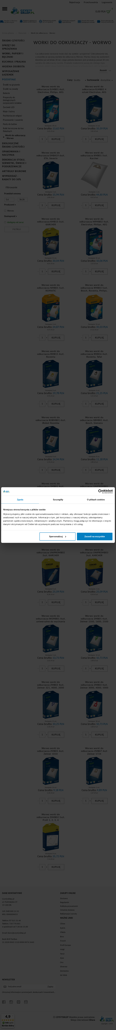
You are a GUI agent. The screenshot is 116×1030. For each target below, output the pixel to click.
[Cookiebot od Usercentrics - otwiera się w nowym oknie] (100, 491)
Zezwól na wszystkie (94, 536)
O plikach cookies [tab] (96, 499)
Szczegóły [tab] (58, 499)
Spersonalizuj (56, 536)
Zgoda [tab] (20, 499)
